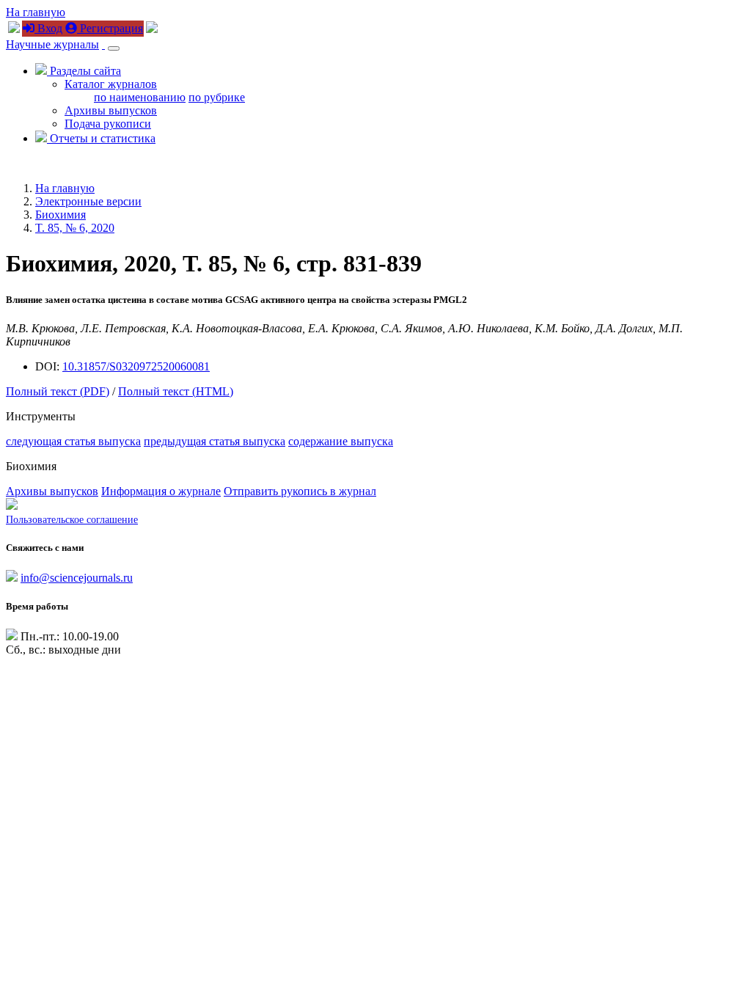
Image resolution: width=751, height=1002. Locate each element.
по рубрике (216, 97)
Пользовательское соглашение (72, 519)
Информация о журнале (161, 491)
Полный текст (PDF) (57, 391)
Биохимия (60, 214)
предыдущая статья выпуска (214, 441)
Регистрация (110, 28)
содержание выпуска (340, 441)
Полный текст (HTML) (175, 391)
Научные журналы (52, 44)
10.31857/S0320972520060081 (136, 366)
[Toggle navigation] (114, 48)
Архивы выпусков (111, 110)
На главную (35, 12)
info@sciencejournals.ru (77, 577)
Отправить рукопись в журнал (300, 491)
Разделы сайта (84, 71)
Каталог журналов (111, 84)
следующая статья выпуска (73, 441)
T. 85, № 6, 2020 (74, 228)
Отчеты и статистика (101, 138)
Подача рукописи (108, 123)
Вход (48, 28)
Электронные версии (88, 201)
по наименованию (140, 97)
